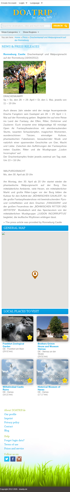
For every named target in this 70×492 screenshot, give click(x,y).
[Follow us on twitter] (6, 459)
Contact (8, 426)
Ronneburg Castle (14, 54)
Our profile (10, 414)
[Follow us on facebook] (12, 459)
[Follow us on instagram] (19, 459)
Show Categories (9, 32)
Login (21, 3)
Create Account (8, 3)
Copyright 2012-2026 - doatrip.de (13, 489)
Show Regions (30, 32)
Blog (6, 430)
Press (25, 37)
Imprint (8, 418)
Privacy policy (11, 422)
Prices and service (14, 448)
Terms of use (11, 444)
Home (17, 37)
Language (35, 3)
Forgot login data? (14, 440)
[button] (35, 274)
